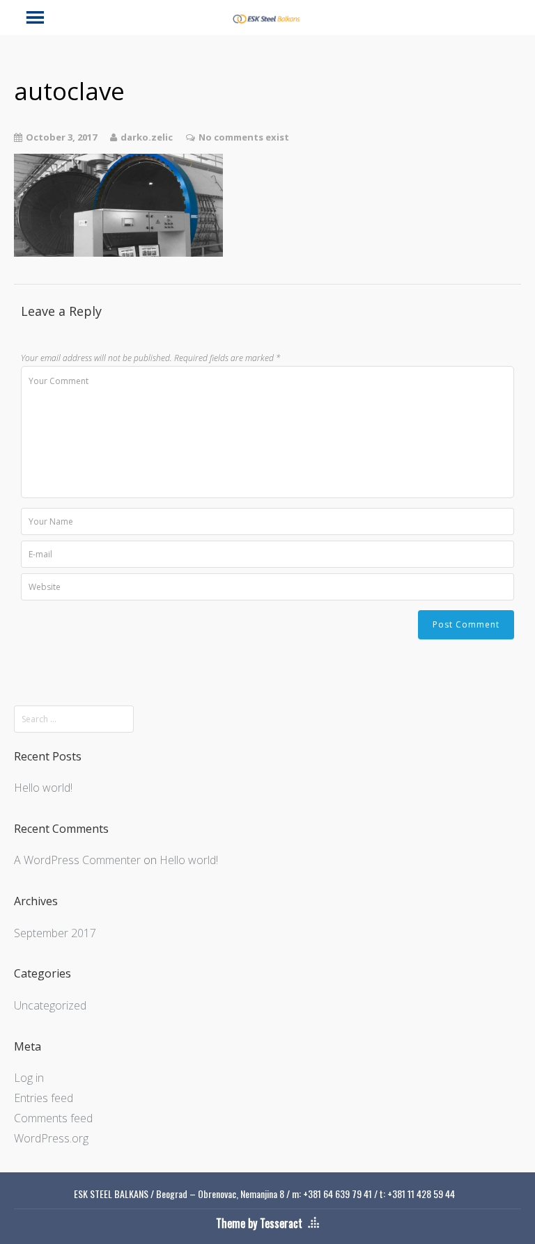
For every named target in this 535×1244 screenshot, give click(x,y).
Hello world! (43, 787)
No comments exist (244, 137)
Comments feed (53, 1118)
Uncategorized (50, 1005)
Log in (29, 1077)
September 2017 (55, 933)
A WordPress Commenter (77, 860)
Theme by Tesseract (259, 1223)
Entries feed (43, 1098)
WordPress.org (51, 1138)
